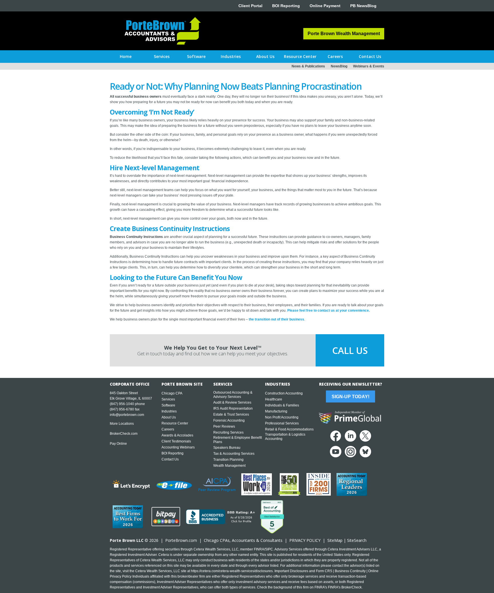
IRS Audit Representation (233, 408)
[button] (161, 56)
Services (168, 399)
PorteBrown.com (181, 540)
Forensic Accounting (229, 420)
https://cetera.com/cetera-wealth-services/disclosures (232, 571)
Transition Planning (228, 460)
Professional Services (282, 423)
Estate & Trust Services (231, 414)
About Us (169, 417)
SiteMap (334, 540)
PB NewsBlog (363, 5)
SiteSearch (356, 540)
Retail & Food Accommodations (289, 429)
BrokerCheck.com (124, 434)
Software (168, 405)
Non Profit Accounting (281, 417)
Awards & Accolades (177, 435)
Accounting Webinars (178, 447)
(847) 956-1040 (122, 404)
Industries (169, 411)
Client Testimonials (176, 441)
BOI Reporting (286, 5)
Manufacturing (276, 411)
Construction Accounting (284, 393)
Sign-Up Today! (350, 396)
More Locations (122, 424)
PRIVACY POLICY (304, 540)
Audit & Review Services (232, 402)
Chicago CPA (172, 393)
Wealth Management (229, 466)
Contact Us (170, 459)
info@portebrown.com (127, 415)
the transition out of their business (276, 319)
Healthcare (273, 399)
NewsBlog (339, 66)
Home (126, 56)
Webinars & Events (368, 66)
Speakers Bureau (226, 448)
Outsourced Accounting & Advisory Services (232, 394)
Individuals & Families (282, 405)
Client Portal (250, 5)
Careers (168, 429)
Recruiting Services (228, 432)
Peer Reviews (224, 426)
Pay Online (118, 444)
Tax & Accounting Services (233, 454)
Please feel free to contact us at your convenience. (328, 310)
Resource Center (175, 423)
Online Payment (325, 5)
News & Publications (308, 66)
